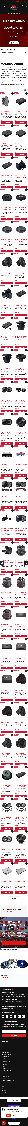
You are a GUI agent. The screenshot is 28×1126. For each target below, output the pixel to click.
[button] (14, 30)
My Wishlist (4, 1090)
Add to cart (7, 122)
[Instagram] (7, 1016)
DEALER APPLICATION (7, 1046)
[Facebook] (3, 1016)
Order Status (4, 1088)
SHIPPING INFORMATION (8, 1080)
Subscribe (14, 1035)
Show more (14, 898)
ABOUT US (4, 1064)
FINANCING (4, 1048)
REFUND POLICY (6, 1078)
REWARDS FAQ (5, 1056)
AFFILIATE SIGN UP (6, 1070)
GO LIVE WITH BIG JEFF (7, 1052)
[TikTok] (15, 1016)
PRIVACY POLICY (6, 1076)
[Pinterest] (19, 1016)
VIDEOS (3, 1058)
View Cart (4, 1092)
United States (13, 1100)
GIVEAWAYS (5, 1050)
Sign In (3, 1086)
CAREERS (4, 1068)
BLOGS (3, 1044)
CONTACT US (5, 1066)
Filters (18, 90)
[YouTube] (11, 1016)
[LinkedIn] (23, 1016)
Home (2, 60)
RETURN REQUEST (6, 1054)
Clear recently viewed (7, 911)
